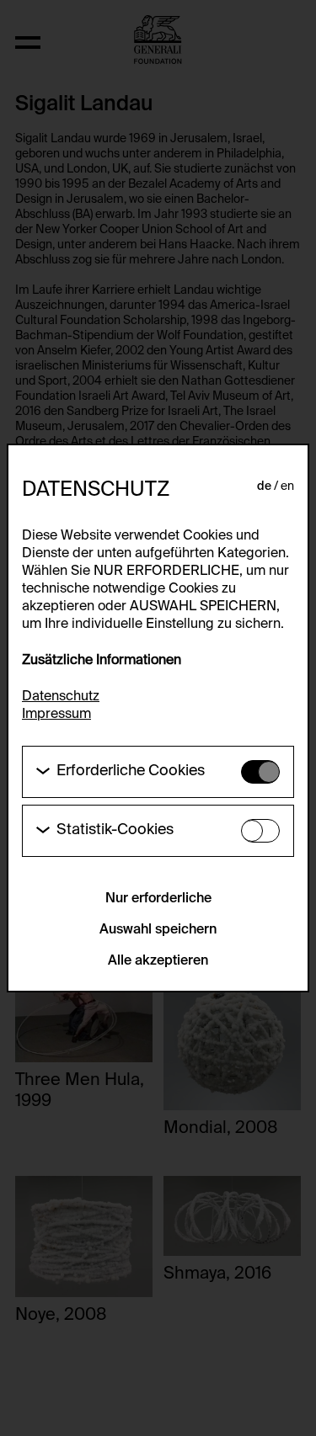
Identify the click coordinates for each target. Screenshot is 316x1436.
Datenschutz (60, 697)
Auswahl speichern (158, 930)
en (287, 486)
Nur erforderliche (158, 899)
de (264, 486)
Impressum (56, 714)
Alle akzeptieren (158, 961)
